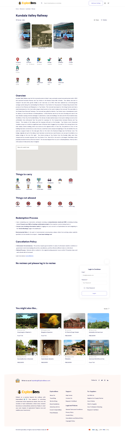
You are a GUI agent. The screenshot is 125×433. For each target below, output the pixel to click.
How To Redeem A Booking (94, 407)
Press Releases (54, 412)
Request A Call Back (71, 401)
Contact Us (69, 398)
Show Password (90, 288)
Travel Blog (53, 398)
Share (97, 20)
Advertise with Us (55, 407)
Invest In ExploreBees (55, 410)
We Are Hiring (53, 401)
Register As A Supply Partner (95, 398)
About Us (52, 395)
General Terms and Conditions (74, 409)
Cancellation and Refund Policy (74, 418)
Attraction (22, 9)
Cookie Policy (69, 415)
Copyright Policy (70, 421)
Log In (94, 293)
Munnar (33, 9)
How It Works (91, 401)
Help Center (69, 395)
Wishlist (105, 20)
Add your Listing (95, 3)
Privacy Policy (69, 412)
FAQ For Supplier (92, 404)
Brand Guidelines (54, 404)
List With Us (90, 395)
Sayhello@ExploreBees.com (40, 381)
